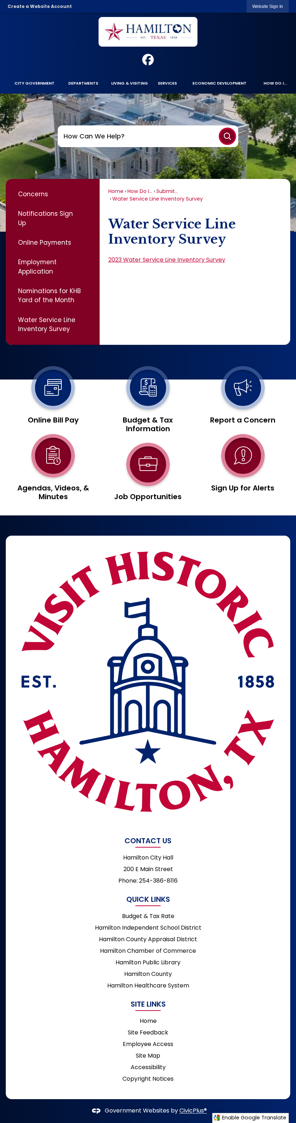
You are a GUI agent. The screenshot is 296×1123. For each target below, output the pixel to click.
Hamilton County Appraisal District (148, 939)
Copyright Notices (148, 1079)
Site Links (148, 1004)
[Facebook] (148, 59)
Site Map (148, 1055)
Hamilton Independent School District (148, 927)
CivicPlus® (193, 1111)
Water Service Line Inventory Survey (46, 324)
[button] (227, 136)
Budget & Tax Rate (148, 916)
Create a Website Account (40, 6)
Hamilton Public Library (148, 962)
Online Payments (44, 242)
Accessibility (148, 1067)
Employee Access (148, 1044)
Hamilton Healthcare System (148, 985)
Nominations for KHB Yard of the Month (49, 295)
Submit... (167, 191)
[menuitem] (34, 83)
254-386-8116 (158, 880)
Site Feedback (148, 1032)
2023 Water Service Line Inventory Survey (166, 260)
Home (115, 191)
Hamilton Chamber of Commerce (148, 951)
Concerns (33, 194)
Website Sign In (267, 6)
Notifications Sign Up (45, 218)
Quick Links (148, 899)
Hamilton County (148, 974)
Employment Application (37, 266)
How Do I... (139, 191)
